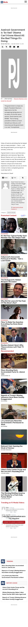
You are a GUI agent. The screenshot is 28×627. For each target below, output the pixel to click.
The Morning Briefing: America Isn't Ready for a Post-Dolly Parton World (13, 495)
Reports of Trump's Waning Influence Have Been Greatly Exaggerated (12, 397)
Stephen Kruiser (5, 498)
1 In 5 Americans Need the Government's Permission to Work (12, 422)
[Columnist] (6, 185)
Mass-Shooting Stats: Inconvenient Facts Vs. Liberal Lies (13, 372)
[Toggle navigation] (25, 1)
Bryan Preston (5, 44)
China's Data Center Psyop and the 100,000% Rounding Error (13, 470)
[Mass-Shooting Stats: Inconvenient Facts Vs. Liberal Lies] (14, 361)
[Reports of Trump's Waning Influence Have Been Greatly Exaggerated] (14, 386)
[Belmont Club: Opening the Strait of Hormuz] (14, 437)
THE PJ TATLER (11, 212)
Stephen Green (5, 473)
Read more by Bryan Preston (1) (17, 208)
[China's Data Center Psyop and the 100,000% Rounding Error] (14, 460)
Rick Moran (4, 401)
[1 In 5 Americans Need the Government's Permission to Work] (14, 411)
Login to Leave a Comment (14, 522)
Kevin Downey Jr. (5, 375)
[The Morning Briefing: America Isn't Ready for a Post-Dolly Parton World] (14, 484)
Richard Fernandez (6, 449)
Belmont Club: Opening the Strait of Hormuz (12, 447)
